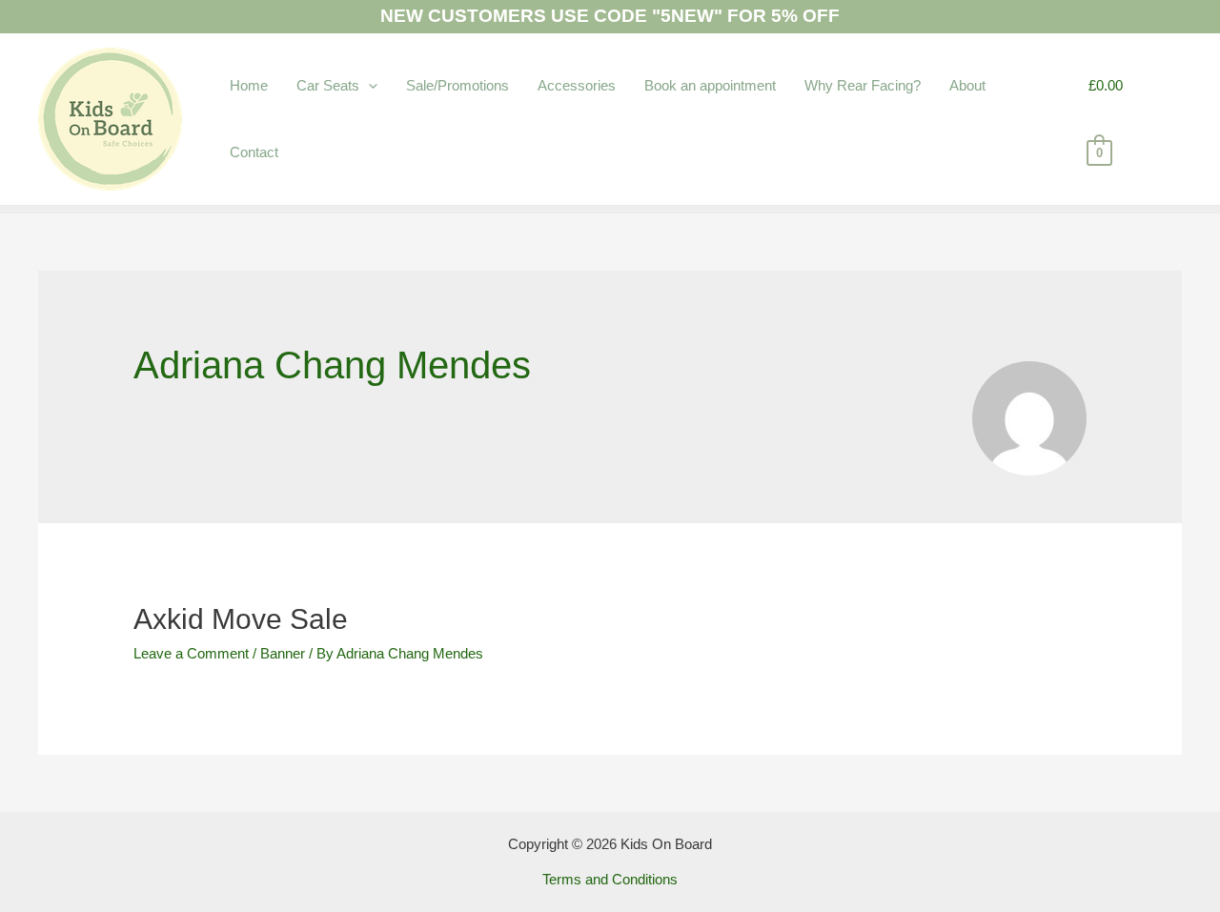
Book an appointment (710, 85)
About (967, 85)
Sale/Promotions (457, 85)
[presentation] (368, 85)
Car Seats (327, 85)
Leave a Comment (191, 653)
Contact (254, 152)
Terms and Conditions (610, 879)
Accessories (577, 85)
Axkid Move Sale (240, 619)
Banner (282, 653)
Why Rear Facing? (862, 85)
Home (249, 85)
